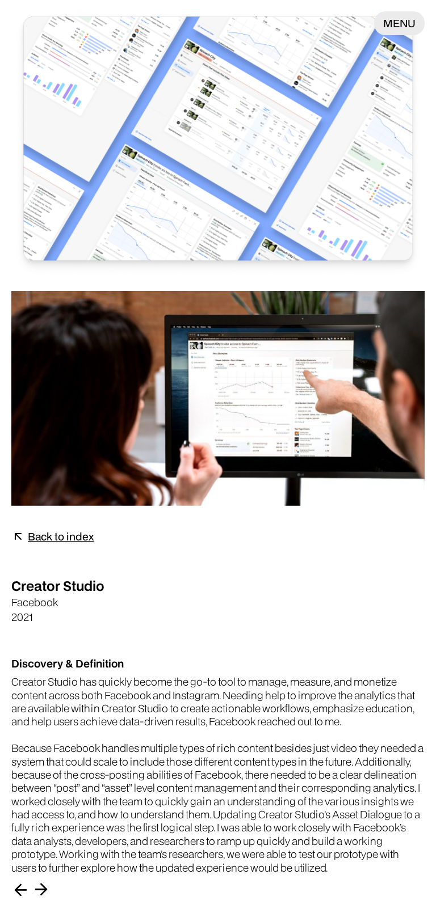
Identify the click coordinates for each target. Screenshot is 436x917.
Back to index (61, 536)
